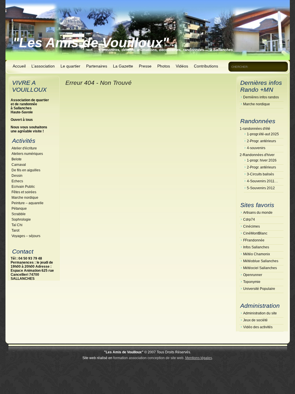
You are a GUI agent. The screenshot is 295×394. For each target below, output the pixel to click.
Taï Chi (17, 225)
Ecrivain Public (23, 187)
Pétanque (19, 209)
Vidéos (182, 66)
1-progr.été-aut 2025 (263, 134)
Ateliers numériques (27, 154)
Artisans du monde (258, 213)
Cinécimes (251, 226)
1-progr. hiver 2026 (262, 160)
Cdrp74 (249, 219)
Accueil (19, 66)
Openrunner (252, 275)
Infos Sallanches (256, 247)
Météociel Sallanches (260, 268)
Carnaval (19, 165)
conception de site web (166, 358)
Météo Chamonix (256, 254)
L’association (43, 66)
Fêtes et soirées (24, 192)
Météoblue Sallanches (260, 261)
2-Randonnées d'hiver (257, 155)
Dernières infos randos (261, 97)
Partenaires (96, 66)
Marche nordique (25, 198)
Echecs (17, 181)
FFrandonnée (253, 240)
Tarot (15, 230)
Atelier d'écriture (24, 148)
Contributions (206, 66)
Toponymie (251, 282)
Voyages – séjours (26, 236)
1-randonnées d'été (255, 129)
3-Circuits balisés (260, 174)
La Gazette (123, 66)
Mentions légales (198, 358)
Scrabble (19, 214)
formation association (130, 358)
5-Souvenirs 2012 (261, 188)
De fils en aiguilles (26, 170)
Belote (17, 159)
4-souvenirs (256, 148)
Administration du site (260, 313)
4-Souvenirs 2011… (262, 181)
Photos (163, 66)
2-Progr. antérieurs (261, 141)
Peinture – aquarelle (28, 203)
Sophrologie (21, 219)
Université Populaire (259, 289)
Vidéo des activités (258, 327)
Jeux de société (255, 320)
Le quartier (70, 66)
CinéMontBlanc (255, 233)
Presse (145, 66)
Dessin (17, 176)
